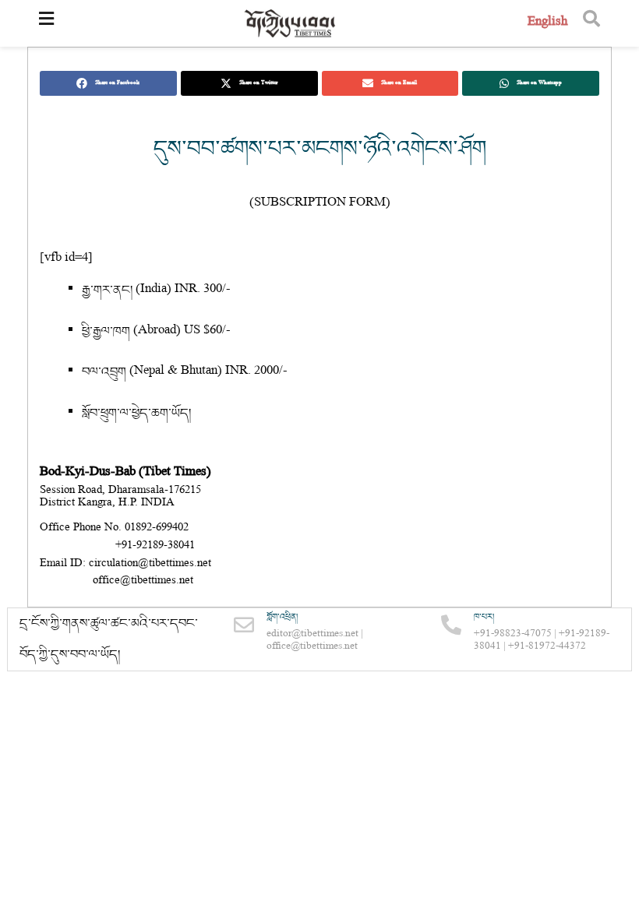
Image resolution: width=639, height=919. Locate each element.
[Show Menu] (46, 23)
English (547, 23)
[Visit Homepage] (290, 23)
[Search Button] (591, 23)
